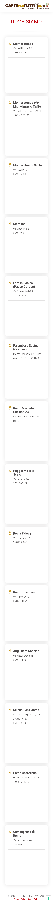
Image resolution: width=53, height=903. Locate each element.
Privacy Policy (20, 899)
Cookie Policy (33, 899)
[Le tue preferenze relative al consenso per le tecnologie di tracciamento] (48, 898)
